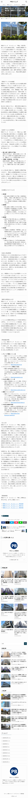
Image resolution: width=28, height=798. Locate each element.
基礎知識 (22, 793)
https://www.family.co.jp (17, 377)
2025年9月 (6, 740)
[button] (3, 522)
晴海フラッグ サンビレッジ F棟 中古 (13, 505)
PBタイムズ (14, 1)
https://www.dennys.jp (16, 364)
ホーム (5, 793)
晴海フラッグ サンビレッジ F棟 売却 (13, 507)
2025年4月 (6, 746)
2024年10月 (6, 762)
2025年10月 (6, 737)
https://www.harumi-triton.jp (17, 402)
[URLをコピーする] (25, 522)
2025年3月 (6, 750)
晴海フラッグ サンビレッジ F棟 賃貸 (13, 503)
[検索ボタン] (26, 1)
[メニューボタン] (1, 1)
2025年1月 (6, 755)
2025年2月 (6, 753)
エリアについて (17, 793)
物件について (5, 14)
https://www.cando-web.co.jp (18, 390)
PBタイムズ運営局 (14, 550)
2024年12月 (6, 759)
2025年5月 (6, 744)
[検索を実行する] (25, 643)
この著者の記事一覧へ (14, 559)
